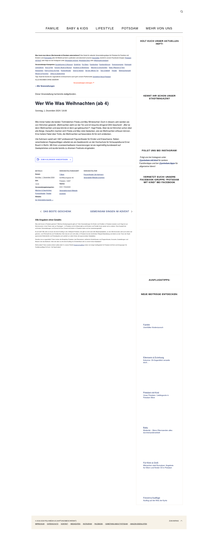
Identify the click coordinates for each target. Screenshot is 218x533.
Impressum (39, 524)
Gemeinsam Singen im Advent (110, 211)
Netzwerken (39, 71)
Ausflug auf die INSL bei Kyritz (155, 500)
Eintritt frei (77, 64)
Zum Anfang (174, 521)
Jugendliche (39, 68)
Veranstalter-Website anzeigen (94, 177)
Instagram (87, 524)
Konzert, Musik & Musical (63, 68)
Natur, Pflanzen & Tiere (117, 68)
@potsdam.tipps (84, 60)
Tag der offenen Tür (92, 71)
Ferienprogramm (117, 64)
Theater (114, 71)
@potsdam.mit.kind (71, 60)
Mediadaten (75, 524)
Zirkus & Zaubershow (57, 74)
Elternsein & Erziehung (153, 358)
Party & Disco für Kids (52, 71)
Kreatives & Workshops (81, 68)
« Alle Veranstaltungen (45, 86)
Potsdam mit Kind (151, 393)
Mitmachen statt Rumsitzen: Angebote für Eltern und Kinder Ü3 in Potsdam (158, 466)
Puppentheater (66, 71)
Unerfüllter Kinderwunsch (153, 327)
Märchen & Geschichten (99, 68)
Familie (146, 325)
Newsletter (95, 58)
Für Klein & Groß (150, 463)
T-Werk (61, 174)
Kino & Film (49, 68)
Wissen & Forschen (41, 74)
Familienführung (104, 64)
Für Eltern (85, 64)
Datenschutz (52, 524)
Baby (145, 428)
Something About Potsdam (102, 77)
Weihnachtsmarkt (125, 71)
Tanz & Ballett (105, 71)
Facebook (98, 524)
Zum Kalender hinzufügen (54, 159)
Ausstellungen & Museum (64, 64)
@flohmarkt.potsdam (101, 60)
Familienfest (94, 64)
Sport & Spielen (78, 71)
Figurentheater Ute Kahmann (94, 174)
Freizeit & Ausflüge (79, 245)
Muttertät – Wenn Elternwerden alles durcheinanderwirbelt (157, 431)
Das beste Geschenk (57, 211)
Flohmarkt (128, 64)
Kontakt (64, 524)
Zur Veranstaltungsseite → (44, 200)
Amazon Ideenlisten (138, 524)
